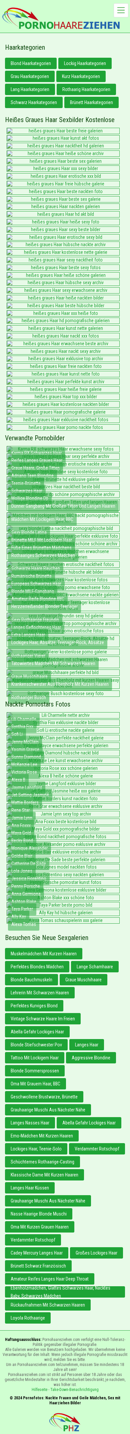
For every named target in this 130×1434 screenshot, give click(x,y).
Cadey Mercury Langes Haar (37, 1253)
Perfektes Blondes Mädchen (37, 966)
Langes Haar (86, 1044)
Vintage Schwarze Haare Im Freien (43, 1018)
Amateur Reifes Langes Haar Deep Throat (50, 1279)
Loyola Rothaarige (28, 1318)
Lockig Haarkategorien (85, 63)
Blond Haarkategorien (31, 63)
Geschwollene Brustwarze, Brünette (44, 1096)
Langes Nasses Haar (30, 1122)
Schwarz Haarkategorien (34, 102)
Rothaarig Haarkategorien (86, 89)
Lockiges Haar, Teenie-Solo (36, 1148)
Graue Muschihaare (83, 979)
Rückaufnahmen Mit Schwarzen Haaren (48, 1305)
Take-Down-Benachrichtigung (74, 1389)
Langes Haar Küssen (30, 1187)
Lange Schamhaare (95, 966)
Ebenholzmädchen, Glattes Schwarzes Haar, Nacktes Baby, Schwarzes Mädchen (60, 1292)
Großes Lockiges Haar (96, 1253)
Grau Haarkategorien (30, 76)
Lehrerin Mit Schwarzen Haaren (40, 992)
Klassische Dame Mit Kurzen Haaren (44, 1174)
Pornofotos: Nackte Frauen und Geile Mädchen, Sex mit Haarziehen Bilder (65, 1422)
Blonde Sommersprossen (35, 1070)
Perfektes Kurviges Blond (34, 1005)
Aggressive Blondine (91, 1057)
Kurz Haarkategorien (81, 76)
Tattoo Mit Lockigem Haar (35, 1057)
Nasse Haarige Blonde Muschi (39, 1214)
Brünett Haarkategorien (91, 102)
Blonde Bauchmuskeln (31, 979)
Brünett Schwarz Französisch (38, 1266)
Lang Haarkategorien (30, 89)
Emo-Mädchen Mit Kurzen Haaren (42, 1135)
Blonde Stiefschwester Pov (36, 1044)
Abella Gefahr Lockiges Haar (37, 1031)
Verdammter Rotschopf (97, 1148)
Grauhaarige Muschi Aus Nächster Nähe (48, 1109)
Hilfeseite (39, 1389)
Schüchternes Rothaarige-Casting (42, 1161)
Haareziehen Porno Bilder (61, 18)
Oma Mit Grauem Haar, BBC (35, 1083)
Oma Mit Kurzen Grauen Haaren (40, 1227)
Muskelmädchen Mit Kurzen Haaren (44, 953)
